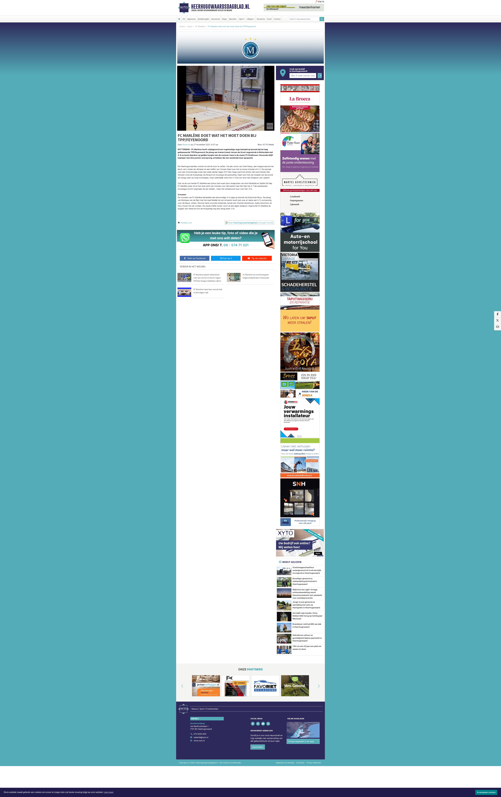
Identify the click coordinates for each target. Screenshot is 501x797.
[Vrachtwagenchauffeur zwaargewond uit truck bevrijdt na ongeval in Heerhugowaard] (284, 571)
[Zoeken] (322, 19)
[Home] (179, 19)
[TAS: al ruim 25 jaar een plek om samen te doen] (284, 650)
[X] (258, 723)
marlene (184, 223)
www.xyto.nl (199, 740)
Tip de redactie (258, 258)
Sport (189, 26)
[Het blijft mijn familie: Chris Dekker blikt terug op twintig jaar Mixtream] (284, 617)
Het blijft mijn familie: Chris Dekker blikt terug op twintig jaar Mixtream (307, 616)
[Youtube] (263, 723)
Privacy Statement (314, 763)
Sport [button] (241, 19)
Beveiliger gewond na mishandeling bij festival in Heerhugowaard (305, 581)
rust (190, 223)
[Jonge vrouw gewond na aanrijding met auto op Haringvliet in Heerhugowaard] (284, 606)
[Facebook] (253, 723)
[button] (179, 686)
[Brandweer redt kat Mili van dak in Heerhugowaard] (284, 628)
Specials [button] (232, 19)
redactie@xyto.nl (201, 737)
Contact (277, 19)
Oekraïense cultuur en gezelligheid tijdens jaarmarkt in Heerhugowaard (307, 638)
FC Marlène (200, 26)
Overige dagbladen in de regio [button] (301, 741)
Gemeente (215, 19)
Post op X (227, 258)
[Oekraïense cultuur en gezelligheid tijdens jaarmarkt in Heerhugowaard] (284, 639)
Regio (224, 19)
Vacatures (261, 19)
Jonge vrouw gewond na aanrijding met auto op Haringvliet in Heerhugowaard (306, 605)
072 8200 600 (200, 734)
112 (183, 19)
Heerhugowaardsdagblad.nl (220, 6)
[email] (497, 327)
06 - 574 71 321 (236, 245)
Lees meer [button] (109, 792)
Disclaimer (300, 763)
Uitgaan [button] (250, 19)
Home (182, 26)
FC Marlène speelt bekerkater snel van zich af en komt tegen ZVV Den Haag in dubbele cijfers (207, 277)
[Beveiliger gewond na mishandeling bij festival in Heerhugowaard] (284, 582)
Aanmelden (257, 747)
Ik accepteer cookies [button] (486, 792)
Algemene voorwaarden (285, 763)
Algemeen (191, 19)
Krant (269, 19)
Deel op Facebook (196, 258)
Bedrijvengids (203, 19)
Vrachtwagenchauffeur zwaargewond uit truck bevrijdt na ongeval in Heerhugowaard (307, 570)
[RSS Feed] (268, 723)
